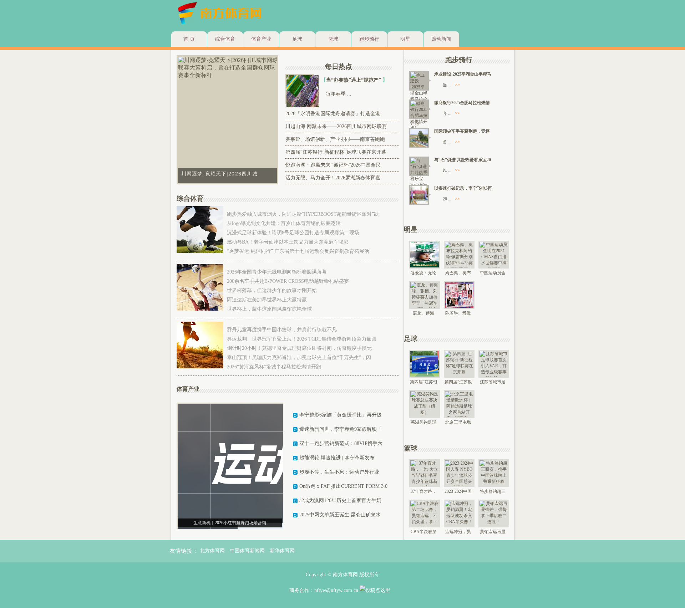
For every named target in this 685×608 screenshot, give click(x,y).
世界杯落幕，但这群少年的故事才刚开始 (272, 290)
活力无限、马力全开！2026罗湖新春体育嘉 (332, 177)
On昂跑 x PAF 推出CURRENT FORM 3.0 (343, 486)
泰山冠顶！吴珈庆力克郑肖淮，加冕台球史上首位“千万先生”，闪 (299, 357)
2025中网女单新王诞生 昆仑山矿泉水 (340, 514)
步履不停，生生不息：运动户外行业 (339, 472)
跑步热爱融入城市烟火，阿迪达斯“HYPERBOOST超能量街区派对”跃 (303, 214)
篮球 (333, 39)
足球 (297, 39)
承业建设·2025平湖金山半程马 (462, 74)
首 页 (189, 39)
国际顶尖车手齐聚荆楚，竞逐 (462, 131)
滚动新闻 (441, 39)
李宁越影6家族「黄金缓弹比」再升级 (340, 415)
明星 (405, 39)
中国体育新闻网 (247, 550)
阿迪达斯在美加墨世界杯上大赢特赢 (267, 299)
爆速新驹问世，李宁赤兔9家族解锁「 (340, 429)
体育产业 (261, 39)
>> (457, 84)
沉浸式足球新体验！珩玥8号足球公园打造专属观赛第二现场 (293, 232)
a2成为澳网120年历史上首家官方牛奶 (340, 500)
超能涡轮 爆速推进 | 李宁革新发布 (337, 457)
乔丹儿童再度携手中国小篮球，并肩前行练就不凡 (282, 329)
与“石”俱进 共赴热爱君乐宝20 (462, 159)
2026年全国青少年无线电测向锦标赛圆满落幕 (277, 272)
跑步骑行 (369, 39)
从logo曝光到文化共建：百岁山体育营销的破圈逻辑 (284, 223)
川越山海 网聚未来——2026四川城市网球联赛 (336, 126)
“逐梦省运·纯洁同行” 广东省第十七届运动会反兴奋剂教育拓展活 (298, 251)
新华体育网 (282, 550)
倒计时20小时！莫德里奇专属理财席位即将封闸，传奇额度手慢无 (299, 348)
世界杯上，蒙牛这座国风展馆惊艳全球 (269, 309)
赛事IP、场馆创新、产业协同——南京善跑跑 (335, 139)
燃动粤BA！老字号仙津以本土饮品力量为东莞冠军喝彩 (288, 242)
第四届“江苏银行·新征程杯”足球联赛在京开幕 (335, 152)
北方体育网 (212, 550)
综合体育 (225, 39)
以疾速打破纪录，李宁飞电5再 (463, 188)
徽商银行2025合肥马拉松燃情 (462, 102)
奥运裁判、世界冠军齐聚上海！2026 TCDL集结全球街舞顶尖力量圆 (301, 339)
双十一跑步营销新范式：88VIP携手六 (340, 443)
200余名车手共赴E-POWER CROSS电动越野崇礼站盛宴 (288, 281)
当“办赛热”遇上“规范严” (354, 80)
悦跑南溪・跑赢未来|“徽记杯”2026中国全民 (333, 165)
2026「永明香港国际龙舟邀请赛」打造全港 (332, 113)
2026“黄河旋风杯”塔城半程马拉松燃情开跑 (274, 366)
